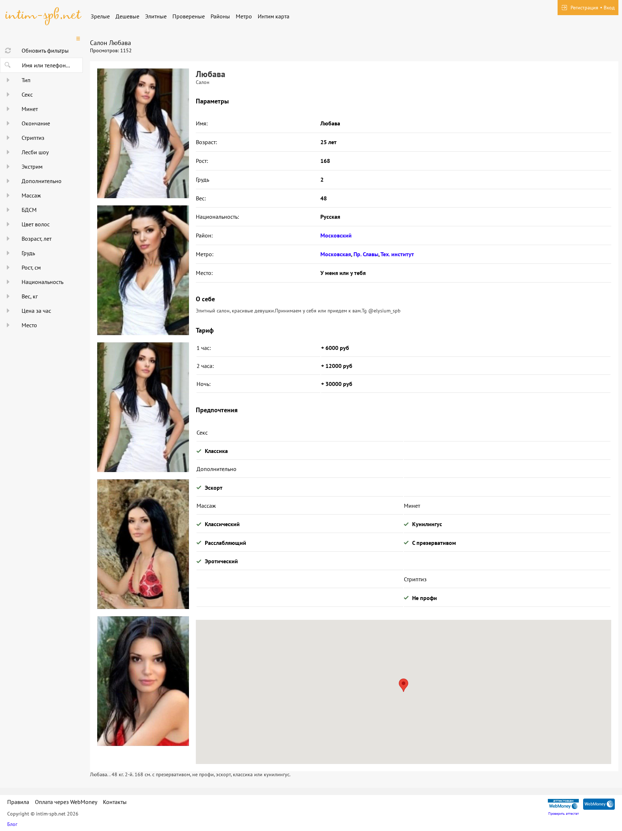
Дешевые (127, 16)
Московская (335, 254)
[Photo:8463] (143, 681)
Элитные (156, 16)
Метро (244, 16)
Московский (336, 235)
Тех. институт (397, 254)
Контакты (115, 801)
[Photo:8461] (143, 270)
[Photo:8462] (143, 544)
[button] (403, 685)
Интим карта (273, 16)
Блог (12, 824)
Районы (220, 16)
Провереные (188, 16)
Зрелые (100, 16)
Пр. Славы (365, 254)
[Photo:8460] (143, 133)
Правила (18, 801)
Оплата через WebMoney (66, 801)
